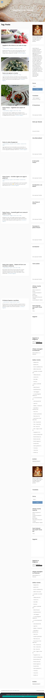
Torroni (34, 448)
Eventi (34, 381)
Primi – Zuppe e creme (37, 428)
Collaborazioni (36, 374)
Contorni (35, 377)
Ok (23, 696)
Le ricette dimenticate (37, 397)
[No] (43, 695)
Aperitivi (34, 364)
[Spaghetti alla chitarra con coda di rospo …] (15, 36)
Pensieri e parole (36, 413)
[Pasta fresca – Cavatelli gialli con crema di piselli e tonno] (15, 200)
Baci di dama (34, 295)
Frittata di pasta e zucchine (10, 300)
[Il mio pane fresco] (37, 170)
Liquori (34, 403)
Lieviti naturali (36, 401)
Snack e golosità (36, 445)
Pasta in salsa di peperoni (9, 142)
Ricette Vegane (36, 441)
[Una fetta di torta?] (37, 212)
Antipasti (35, 362)
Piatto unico (35, 416)
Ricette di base (36, 436)
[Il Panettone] (37, 110)
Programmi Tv (36, 432)
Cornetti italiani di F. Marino (37, 299)
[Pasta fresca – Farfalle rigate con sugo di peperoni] (15, 164)
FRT (43, 690)
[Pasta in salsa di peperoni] (15, 129)
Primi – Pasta (35, 424)
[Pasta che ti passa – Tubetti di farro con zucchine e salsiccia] (15, 244)
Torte (34, 450)
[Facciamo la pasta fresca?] (37, 234)
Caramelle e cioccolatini (37, 371)
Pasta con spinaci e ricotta (10, 73)
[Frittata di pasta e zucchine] (15, 288)
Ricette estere (36, 439)
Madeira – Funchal (36, 405)
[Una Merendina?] (37, 152)
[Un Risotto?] (37, 252)
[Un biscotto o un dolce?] (37, 191)
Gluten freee (35, 387)
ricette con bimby (36, 434)
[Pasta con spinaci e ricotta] (15, 64)
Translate (39, 99)
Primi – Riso (35, 426)
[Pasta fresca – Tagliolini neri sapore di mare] (15, 95)
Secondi (18, 302)
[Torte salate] (37, 272)
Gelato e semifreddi (37, 383)
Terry (33, 310)
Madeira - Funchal (20, 143)
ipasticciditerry (6, 48)
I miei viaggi (35, 391)
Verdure (34, 452)
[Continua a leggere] (22, 53)
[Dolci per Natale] (37, 129)
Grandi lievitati (36, 389)
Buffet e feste (36, 369)
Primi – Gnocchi (36, 422)
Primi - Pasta (20, 48)
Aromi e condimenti (37, 366)
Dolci (34, 379)
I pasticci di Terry (22, 10)
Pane (34, 411)
